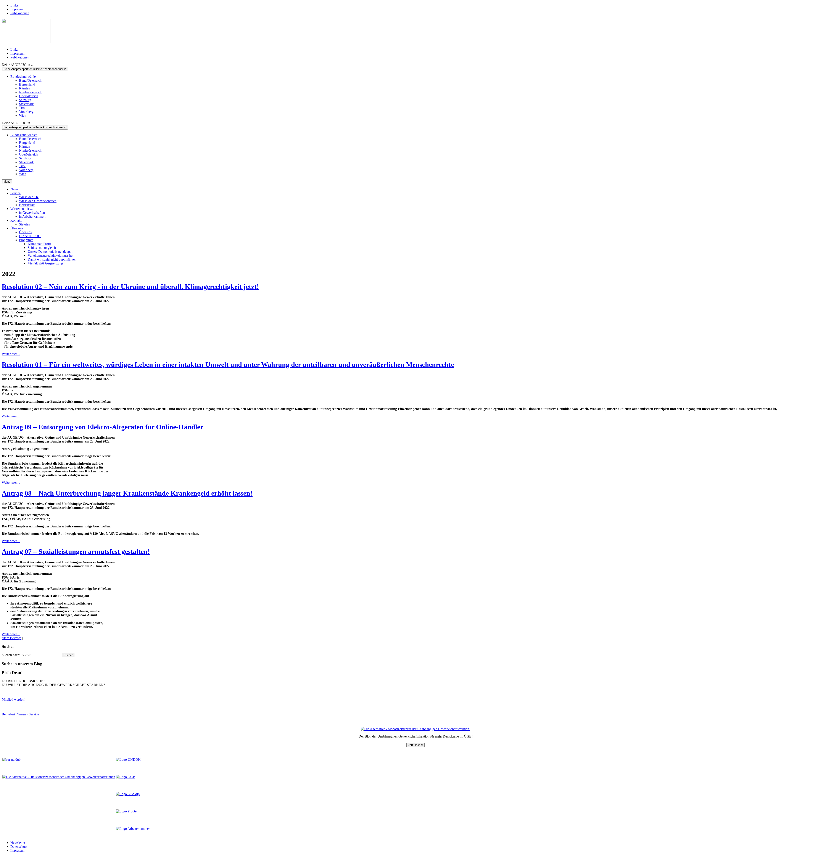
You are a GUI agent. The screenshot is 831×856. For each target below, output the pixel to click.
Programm (26, 240)
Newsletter (17, 843)
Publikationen (19, 13)
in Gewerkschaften (32, 212)
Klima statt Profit (39, 244)
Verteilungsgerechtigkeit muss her (51, 255)
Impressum (17, 9)
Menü (6, 181)
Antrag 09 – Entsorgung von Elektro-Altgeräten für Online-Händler (102, 427)
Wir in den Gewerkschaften (37, 201)
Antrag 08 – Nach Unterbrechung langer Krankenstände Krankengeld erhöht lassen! (127, 493)
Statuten (24, 224)
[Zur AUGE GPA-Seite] (128, 794)
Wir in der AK (29, 197)
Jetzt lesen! (415, 745)
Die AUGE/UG (30, 236)
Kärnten (24, 88)
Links (14, 5)
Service (15, 193)
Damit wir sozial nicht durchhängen (52, 259)
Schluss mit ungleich (42, 248)
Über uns (16, 228)
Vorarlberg (26, 111)
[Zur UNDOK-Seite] (128, 759)
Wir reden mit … (21, 209)
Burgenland (27, 84)
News (14, 189)
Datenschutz (18, 846)
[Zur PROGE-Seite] (126, 811)
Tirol (22, 108)
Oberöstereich (28, 96)
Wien (22, 115)
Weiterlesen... (11, 354)
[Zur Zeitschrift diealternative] (58, 777)
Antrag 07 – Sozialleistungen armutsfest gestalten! (76, 551)
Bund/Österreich (30, 80)
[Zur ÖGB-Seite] (125, 777)
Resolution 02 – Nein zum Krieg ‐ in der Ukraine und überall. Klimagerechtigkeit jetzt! (130, 286)
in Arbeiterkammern (32, 216)
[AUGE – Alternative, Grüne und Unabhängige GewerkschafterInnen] (26, 42)
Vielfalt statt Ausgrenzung (45, 263)
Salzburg (25, 100)
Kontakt (15, 220)
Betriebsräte (27, 205)
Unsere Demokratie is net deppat (50, 251)
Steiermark (26, 104)
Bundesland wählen (23, 76)
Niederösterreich (30, 92)
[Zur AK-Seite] (133, 828)
